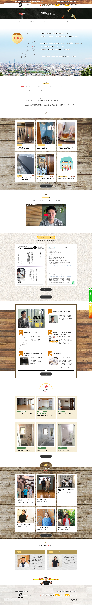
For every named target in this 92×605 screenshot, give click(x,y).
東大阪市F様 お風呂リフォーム (24, 524)
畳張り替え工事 (41, 413)
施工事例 (46, 21)
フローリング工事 (21, 411)
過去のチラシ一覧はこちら (30, 94)
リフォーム (63, 176)
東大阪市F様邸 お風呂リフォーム (44, 450)
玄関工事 (19, 144)
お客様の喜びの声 (70, 21)
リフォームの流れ (58, 21)
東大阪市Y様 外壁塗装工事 (64, 527)
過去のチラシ (46, 297)
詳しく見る (46, 289)
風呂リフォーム (41, 144)
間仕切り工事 (61, 411)
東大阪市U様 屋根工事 (42, 527)
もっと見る (46, 186)
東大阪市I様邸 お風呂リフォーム (65, 450)
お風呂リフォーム (21, 447)
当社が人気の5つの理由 (34, 21)
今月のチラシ (21, 21)
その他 (60, 144)
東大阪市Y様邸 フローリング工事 (24, 413)
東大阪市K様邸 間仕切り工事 (64, 413)
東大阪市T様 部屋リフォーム (43, 499)
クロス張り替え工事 (42, 411)
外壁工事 (19, 175)
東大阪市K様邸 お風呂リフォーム (24, 450)
